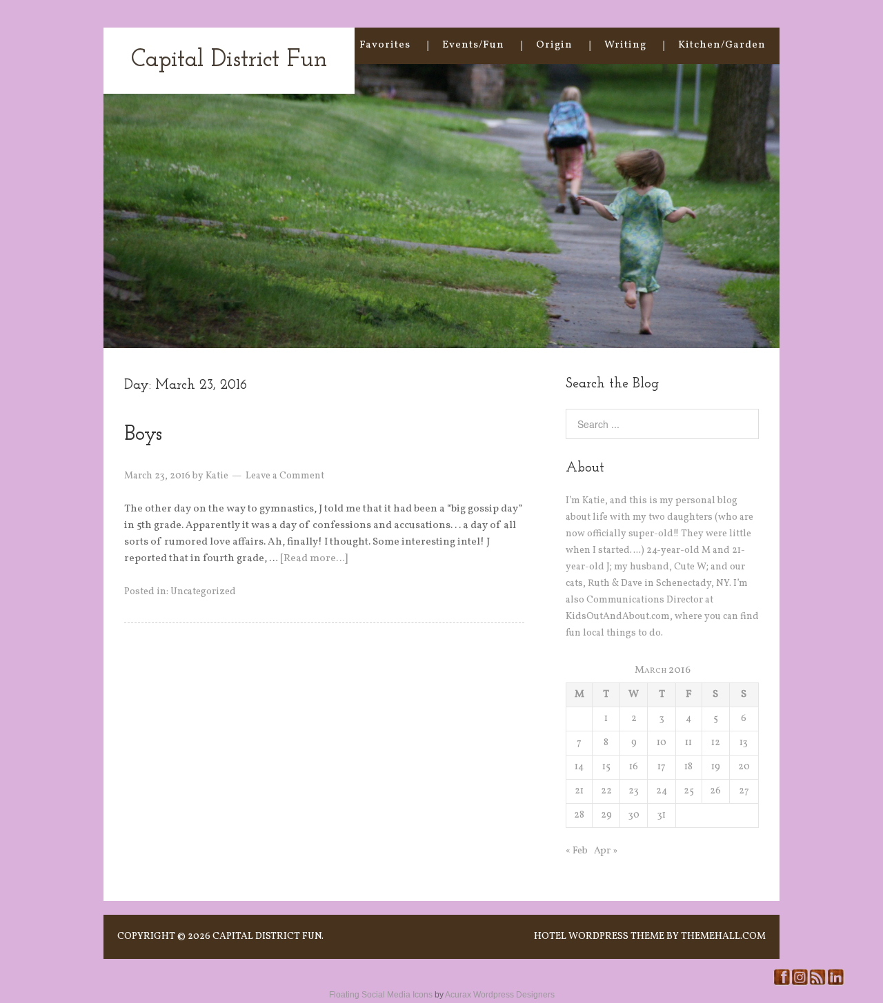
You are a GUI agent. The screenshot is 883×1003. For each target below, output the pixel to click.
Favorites (384, 45)
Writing (625, 45)
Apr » (605, 851)
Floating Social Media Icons (381, 995)
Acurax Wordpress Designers (500, 995)
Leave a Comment (285, 476)
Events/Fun (473, 45)
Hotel (550, 936)
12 (715, 742)
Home (312, 45)
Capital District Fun (229, 60)
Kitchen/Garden (722, 45)
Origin (554, 45)
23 (633, 791)
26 (715, 791)
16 (633, 766)
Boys (143, 434)
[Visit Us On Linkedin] (835, 983)
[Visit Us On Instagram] (799, 983)
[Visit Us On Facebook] (782, 983)
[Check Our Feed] (817, 983)
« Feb (577, 851)
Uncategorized (203, 591)
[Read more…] (314, 558)
